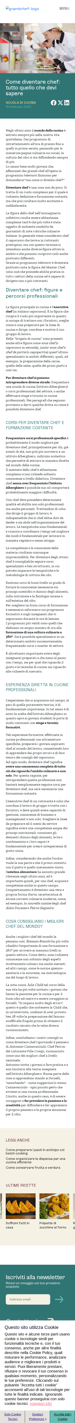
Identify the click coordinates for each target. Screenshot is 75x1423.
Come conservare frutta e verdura (33, 1167)
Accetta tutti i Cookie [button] (62, 1417)
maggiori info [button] (41, 1403)
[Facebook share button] (54, 102)
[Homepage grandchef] (22, 8)
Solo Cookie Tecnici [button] (12, 1417)
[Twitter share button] (61, 102)
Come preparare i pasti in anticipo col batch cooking (35, 1151)
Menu (64, 8)
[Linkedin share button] (66, 102)
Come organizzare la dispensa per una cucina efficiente (35, 1160)
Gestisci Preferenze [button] (37, 1417)
